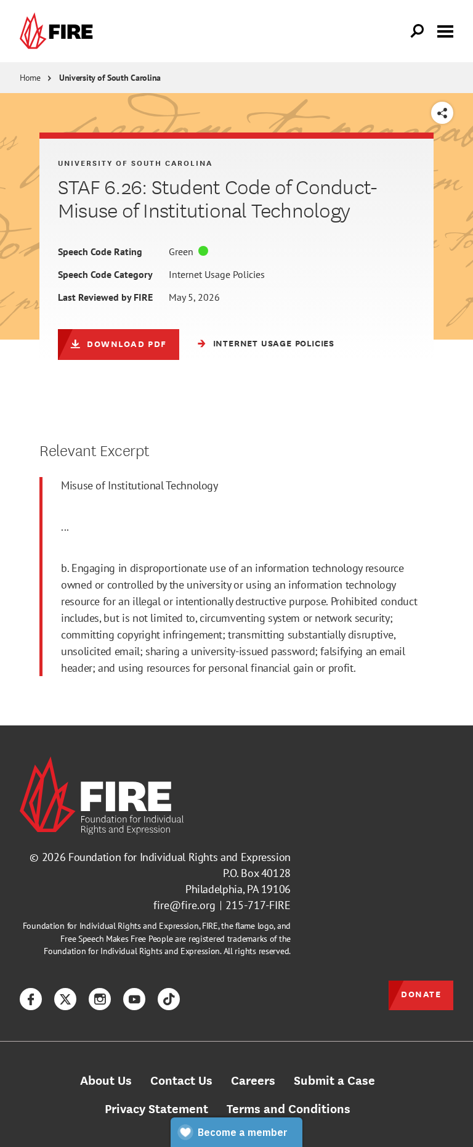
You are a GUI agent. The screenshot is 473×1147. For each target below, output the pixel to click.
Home (30, 77)
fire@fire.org (184, 905)
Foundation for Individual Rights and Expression (179, 857)
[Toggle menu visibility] (445, 30)
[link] (59, 31)
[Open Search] (417, 31)
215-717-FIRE (258, 905)
